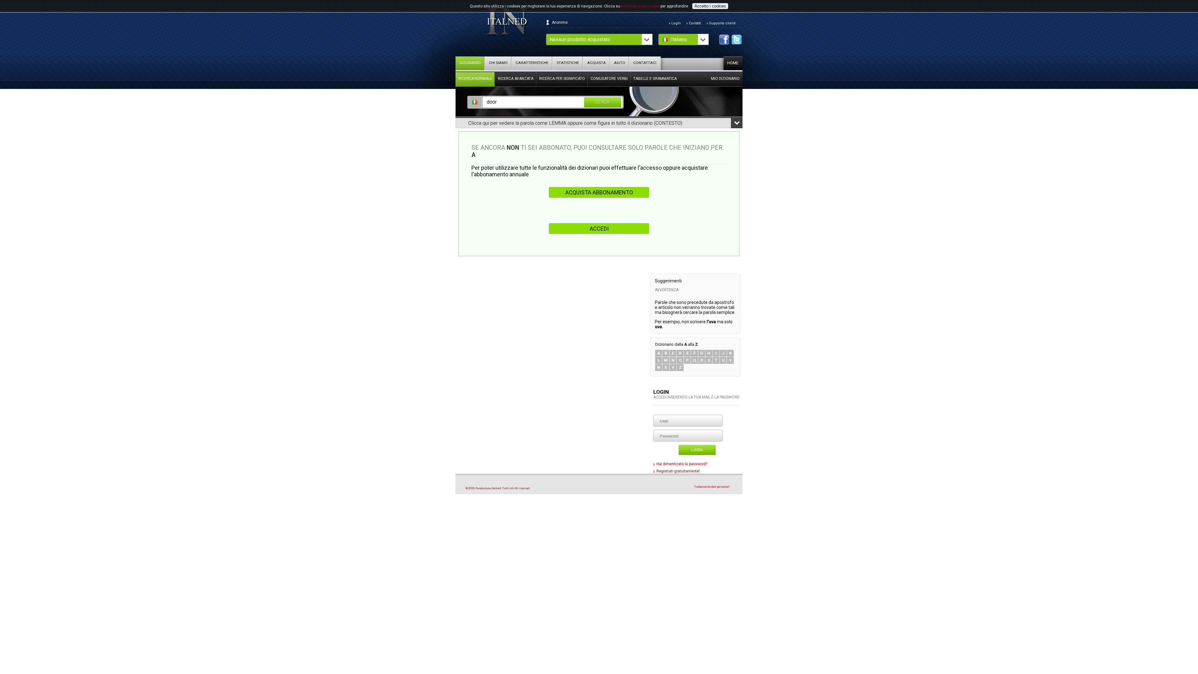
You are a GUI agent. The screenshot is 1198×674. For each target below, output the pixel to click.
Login (697, 449)
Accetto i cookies (710, 6)
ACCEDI (599, 228)
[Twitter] (737, 39)
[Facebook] (724, 39)
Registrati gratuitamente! (678, 471)
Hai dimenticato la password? (681, 464)
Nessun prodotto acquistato (579, 39)
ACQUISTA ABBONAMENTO (599, 192)
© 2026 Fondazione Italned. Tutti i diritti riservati (498, 488)
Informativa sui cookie (640, 6)
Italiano (679, 39)
